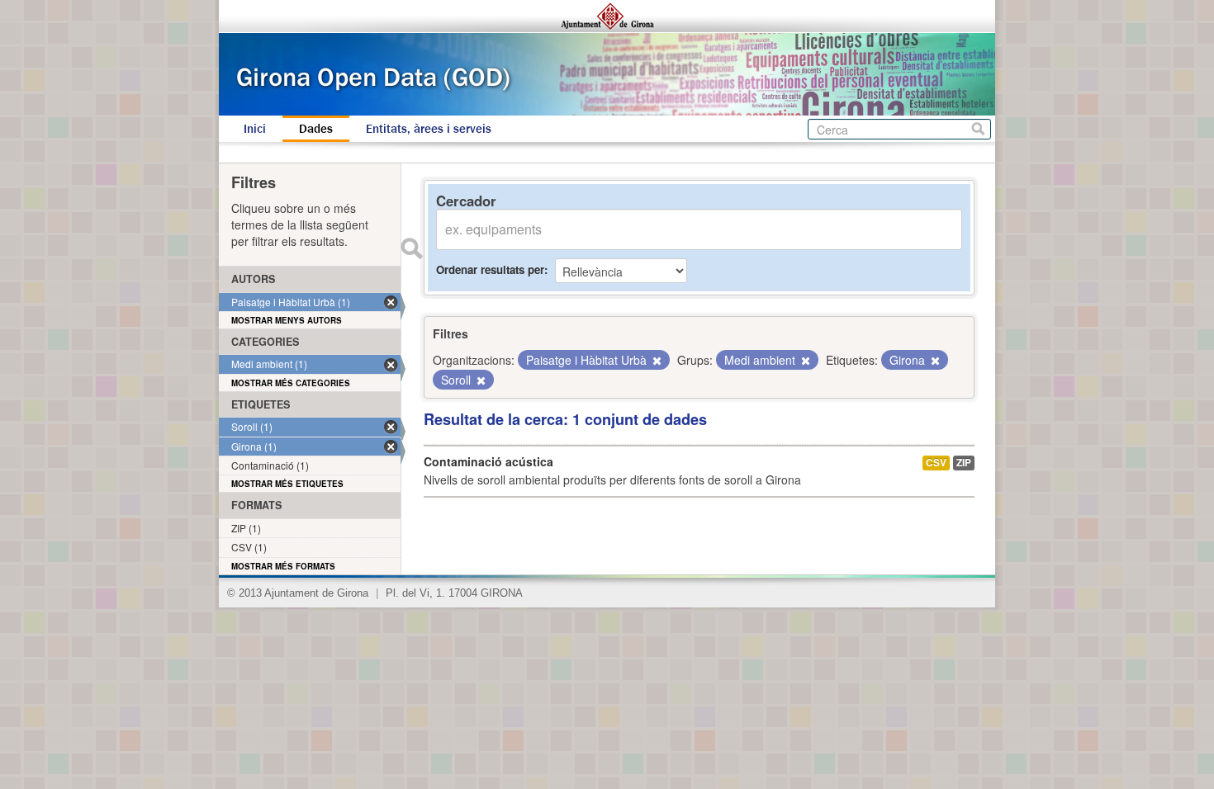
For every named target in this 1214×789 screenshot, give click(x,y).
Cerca (978, 129)
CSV (936, 463)
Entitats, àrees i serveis (428, 128)
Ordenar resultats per (490, 269)
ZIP (963, 463)
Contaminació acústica (488, 461)
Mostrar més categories (290, 383)
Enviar (411, 248)
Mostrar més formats (283, 566)
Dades (316, 128)
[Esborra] (656, 360)
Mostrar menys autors (286, 320)
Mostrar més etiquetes (287, 483)
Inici (255, 128)
